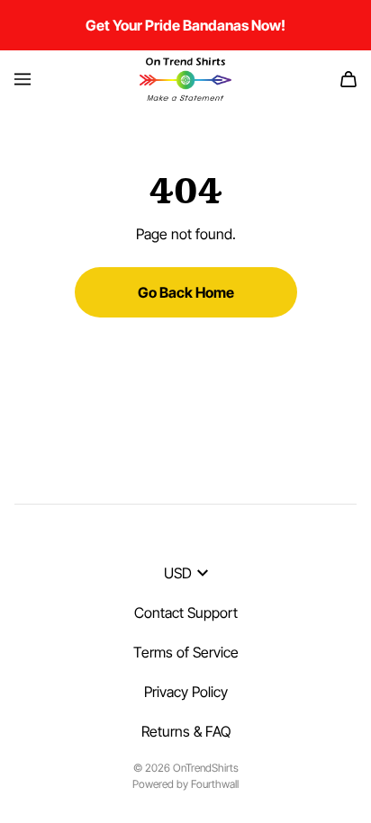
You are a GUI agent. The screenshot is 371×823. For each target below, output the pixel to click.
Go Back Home (186, 292)
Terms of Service (186, 652)
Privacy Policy (186, 692)
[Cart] (348, 79)
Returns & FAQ (186, 731)
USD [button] (178, 573)
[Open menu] (22, 79)
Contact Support (186, 613)
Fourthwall (215, 784)
